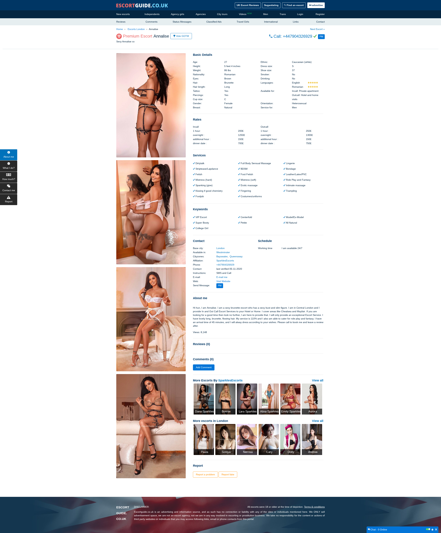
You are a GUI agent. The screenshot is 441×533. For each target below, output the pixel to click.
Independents (152, 14)
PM (321, 36)
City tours (222, 14)
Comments (151, 21)
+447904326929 (225, 264)
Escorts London (136, 29)
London (220, 248)
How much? (8, 179)
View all (317, 380)
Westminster (223, 252)
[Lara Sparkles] (247, 398)
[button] (297, 36)
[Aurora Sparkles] (312, 398)
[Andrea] (312, 439)
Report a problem (205, 474)
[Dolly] (290, 439)
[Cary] (269, 439)
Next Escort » (317, 29)
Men (265, 14)
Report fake (228, 474)
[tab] (258, 55)
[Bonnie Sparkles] (225, 398)
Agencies (201, 14)
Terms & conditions (314, 506)
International (271, 21)
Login (300, 14)
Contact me (8, 190)
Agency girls (177, 14)
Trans (283, 14)
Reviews (120, 21)
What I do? (9, 168)
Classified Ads (214, 21)
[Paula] (204, 439)
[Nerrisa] (247, 439)
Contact (320, 21)
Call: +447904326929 (292, 36)
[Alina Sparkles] (269, 398)
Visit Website (223, 281)
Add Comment (204, 367)
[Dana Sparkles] (204, 398)
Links (296, 21)
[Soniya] (225, 439)
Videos (245, 13)
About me (8, 156)
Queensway (236, 256)
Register (320, 14)
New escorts (123, 14)
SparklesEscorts (225, 260)
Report (8, 201)
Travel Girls (243, 21)
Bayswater (222, 256)
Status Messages (182, 21)
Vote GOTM (182, 36)
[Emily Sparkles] (290, 398)
